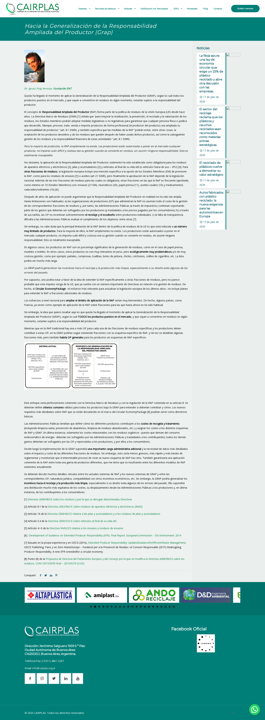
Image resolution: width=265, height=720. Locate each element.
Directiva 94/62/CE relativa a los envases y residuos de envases (86, 528)
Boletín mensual (245, 8)
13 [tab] (141, 607)
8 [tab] (120, 607)
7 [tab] (116, 607)
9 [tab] (124, 607)
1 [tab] (91, 607)
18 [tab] (161, 607)
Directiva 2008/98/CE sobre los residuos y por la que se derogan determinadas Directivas (80, 499)
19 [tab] (166, 607)
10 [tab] (128, 607)
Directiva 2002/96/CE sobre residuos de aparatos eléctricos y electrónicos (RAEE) (95, 506)
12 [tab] (137, 607)
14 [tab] (145, 607)
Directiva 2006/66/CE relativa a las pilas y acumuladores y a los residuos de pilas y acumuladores (103, 513)
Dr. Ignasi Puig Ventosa (38, 88)
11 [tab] (132, 607)
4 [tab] (103, 607)
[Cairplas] (32, 8)
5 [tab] (108, 607)
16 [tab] (153, 607)
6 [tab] (112, 607)
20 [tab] (170, 607)
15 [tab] (149, 607)
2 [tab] (95, 607)
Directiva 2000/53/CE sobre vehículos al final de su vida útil (82, 521)
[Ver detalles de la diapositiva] (50, 595)
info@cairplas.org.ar (43, 668)
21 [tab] (174, 607)
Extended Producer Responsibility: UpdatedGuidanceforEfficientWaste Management (137, 542)
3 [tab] (99, 607)
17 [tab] (157, 607)
